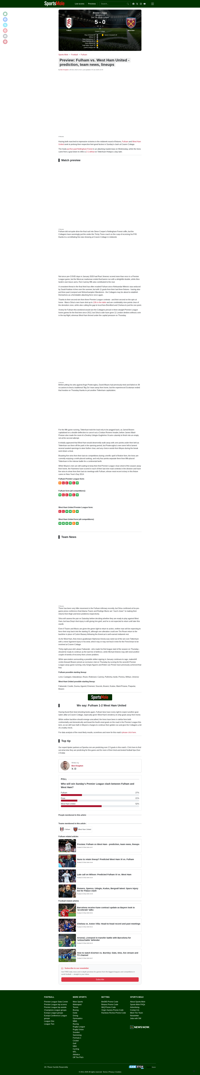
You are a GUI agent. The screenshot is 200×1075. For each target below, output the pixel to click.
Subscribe (100, 979)
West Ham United (84, 829)
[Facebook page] (133, 3)
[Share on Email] (5, 36)
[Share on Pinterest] (5, 41)
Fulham (69, 30)
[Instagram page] (141, 3)
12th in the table (99, 302)
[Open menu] (152, 3)
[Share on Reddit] (5, 30)
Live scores (79, 4)
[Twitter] (72, 768)
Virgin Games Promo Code (112, 1010)
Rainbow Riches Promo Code (113, 1013)
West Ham (131, 30)
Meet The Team (136, 1013)
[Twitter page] (137, 3)
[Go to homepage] (54, 3)
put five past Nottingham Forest (79, 149)
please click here (129, 732)
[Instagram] (75, 768)
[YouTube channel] (144, 3)
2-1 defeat (90, 152)
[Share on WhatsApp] (5, 14)
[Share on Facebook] (5, 19)
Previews (92, 4)
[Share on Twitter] (5, 25)
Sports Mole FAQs (137, 1004)
